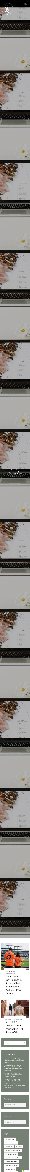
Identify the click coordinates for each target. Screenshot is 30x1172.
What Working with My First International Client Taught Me (12, 1080)
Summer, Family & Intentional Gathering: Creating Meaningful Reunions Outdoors (13, 1074)
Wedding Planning (10, 973)
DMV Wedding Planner (12, 1165)
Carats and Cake (10, 1139)
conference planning (11, 1143)
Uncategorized (18, 1019)
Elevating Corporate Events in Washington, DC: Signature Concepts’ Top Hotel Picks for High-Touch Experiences (14, 1067)
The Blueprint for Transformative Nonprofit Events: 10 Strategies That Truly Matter (14, 1085)
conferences (9, 1146)
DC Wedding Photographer (13, 1150)
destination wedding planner (13, 1158)
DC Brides (19, 1146)
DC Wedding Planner (11, 1154)
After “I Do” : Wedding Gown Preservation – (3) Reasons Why (14, 1027)
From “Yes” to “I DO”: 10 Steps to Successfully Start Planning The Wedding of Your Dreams (14, 985)
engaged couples (10, 1169)
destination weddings (11, 1161)
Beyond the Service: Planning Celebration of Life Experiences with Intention (14, 1060)
